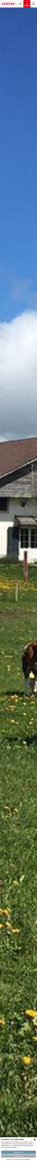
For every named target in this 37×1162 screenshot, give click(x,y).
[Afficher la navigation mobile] (33, 4)
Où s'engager (27, 4)
